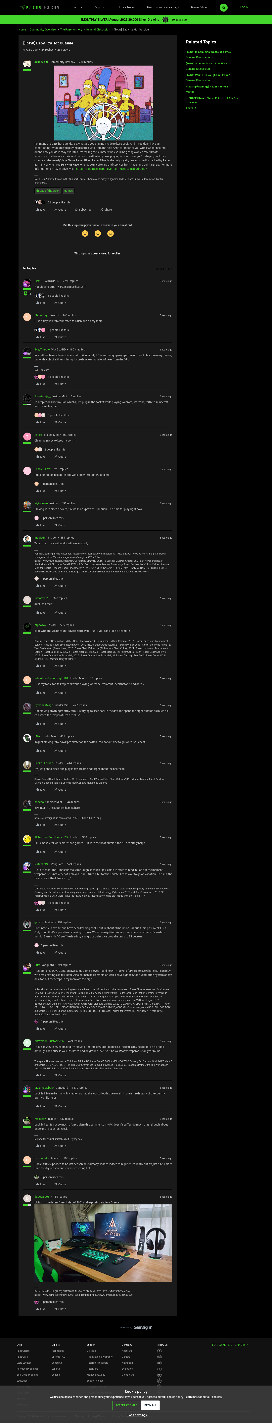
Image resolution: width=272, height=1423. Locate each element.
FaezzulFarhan (43, 763)
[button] (244, 8)
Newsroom (127, 1362)
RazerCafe (22, 1356)
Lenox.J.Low (42, 469)
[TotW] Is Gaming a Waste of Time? (208, 52)
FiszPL (38, 281)
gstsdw (39, 922)
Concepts (57, 1362)
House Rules (126, 7)
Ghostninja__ (42, 396)
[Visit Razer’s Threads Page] (159, 1363)
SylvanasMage (43, 705)
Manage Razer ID (96, 1374)
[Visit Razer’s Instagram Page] (159, 1357)
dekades (39, 62)
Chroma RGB (59, 1356)
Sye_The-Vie (42, 349)
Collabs (56, 1374)
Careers (126, 1356)
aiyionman (41, 503)
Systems (191, 107)
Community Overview (43, 29)
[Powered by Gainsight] (136, 1329)
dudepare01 (41, 1196)
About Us (127, 1350)
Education (22, 1380)
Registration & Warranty (100, 1356)
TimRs (38, 435)
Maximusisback (44, 1087)
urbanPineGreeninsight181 (51, 678)
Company (127, 1344)
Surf (37, 965)
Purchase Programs (27, 1368)
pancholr (40, 802)
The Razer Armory (71, 29)
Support (100, 7)
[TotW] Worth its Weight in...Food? (208, 75)
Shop (19, 1344)
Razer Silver (199, 7)
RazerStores (23, 1350)
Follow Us (162, 1344)
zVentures (127, 1368)
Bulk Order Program (27, 1374)
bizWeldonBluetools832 (49, 1041)
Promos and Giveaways (163, 7)
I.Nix (37, 736)
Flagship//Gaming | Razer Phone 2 (207, 86)
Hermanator (42, 1158)
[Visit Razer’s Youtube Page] (159, 1374)
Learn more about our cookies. (203, 1397)
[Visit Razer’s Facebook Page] (159, 1351)
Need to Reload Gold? (133, 169)
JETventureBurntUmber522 (51, 837)
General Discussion (98, 29)
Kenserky (40, 1119)
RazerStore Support (97, 1362)
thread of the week (47, 190)
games (68, 190)
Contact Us (128, 1374)
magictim (40, 537)
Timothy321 (42, 598)
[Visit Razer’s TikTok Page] (159, 1380)
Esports (56, 1368)
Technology (58, 1350)
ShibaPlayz (41, 315)
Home (22, 29)
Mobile (190, 92)
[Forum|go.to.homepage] (39, 8)
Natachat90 (41, 864)
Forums (78, 7)
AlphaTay (40, 625)
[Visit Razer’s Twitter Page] (159, 1368)
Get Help (91, 1350)
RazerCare (92, 1368)
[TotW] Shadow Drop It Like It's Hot (208, 63)
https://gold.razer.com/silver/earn (97, 169)
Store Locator (24, 1362)
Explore (56, 1344)
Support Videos (95, 1380)
